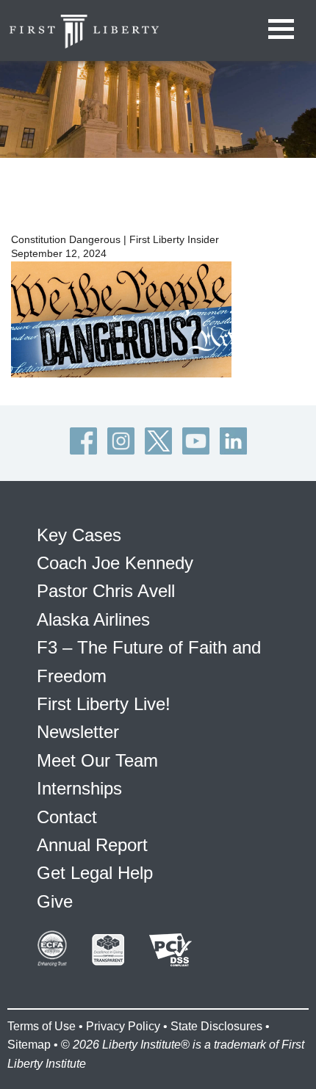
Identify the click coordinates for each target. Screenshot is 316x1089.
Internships (79, 788)
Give (55, 901)
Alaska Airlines (93, 619)
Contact (67, 817)
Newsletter (78, 732)
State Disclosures (216, 1026)
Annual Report (92, 845)
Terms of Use (41, 1026)
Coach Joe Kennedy (115, 563)
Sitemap (29, 1044)
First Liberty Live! (103, 704)
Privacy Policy (123, 1026)
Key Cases (79, 535)
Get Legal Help (95, 873)
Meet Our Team (97, 760)
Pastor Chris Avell (106, 591)
